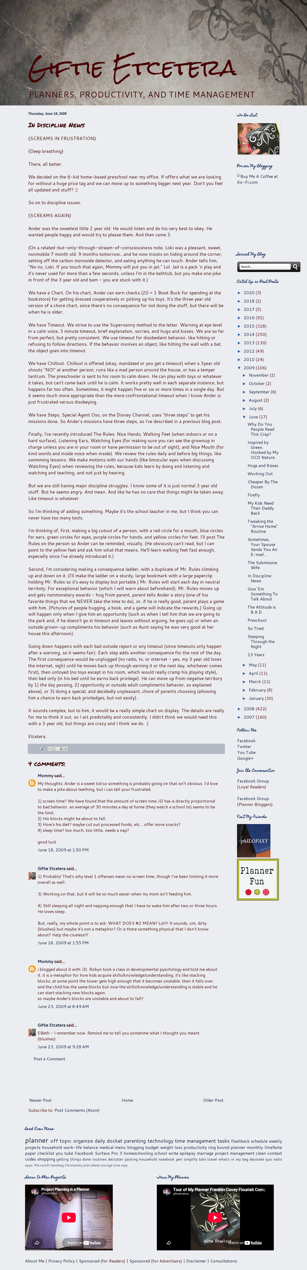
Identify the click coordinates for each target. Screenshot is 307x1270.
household (52, 1147)
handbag (57, 1165)
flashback (240, 1141)
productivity (195, 1147)
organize (83, 1140)
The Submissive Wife (262, 565)
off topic (60, 1140)
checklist (45, 1153)
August (256, 400)
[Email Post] (40, 748)
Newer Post (40, 1100)
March (255, 681)
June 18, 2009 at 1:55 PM (63, 943)
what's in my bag (233, 1159)
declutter (115, 1159)
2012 (250, 351)
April (254, 673)
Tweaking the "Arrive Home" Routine (262, 526)
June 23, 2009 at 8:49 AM (63, 1006)
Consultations (223, 1261)
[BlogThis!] (54, 749)
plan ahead (91, 1165)
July (253, 408)
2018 (250, 301)
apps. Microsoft (37, 1165)
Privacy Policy (61, 1261)
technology (160, 1140)
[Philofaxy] (253, 856)
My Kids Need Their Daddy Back (260, 508)
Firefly (253, 495)
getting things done (73, 1159)
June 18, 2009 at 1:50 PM (63, 850)
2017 (250, 309)
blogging (135, 1147)
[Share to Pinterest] (65, 749)
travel (212, 1159)
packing (131, 1159)
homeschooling (138, 1153)
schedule (259, 1141)
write (173, 1153)
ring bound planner (227, 1147)
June (254, 417)
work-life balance (80, 1147)
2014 (250, 334)
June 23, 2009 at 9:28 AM (63, 1047)
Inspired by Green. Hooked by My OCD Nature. (262, 449)
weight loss (171, 1147)
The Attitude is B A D (261, 609)
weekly (275, 1141)
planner (36, 1140)
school (160, 1153)
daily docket (108, 1140)
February (258, 690)
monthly (255, 1147)
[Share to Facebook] (62, 749)
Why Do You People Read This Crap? (260, 429)
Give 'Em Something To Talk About (262, 594)
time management (195, 1140)
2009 (250, 368)
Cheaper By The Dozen (262, 484)
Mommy (45, 775)
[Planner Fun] (258, 899)
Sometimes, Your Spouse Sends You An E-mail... (262, 546)
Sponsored (89, 1261)
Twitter (244, 746)
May (253, 665)
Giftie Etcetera (132, 67)
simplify (190, 1159)
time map (120, 1165)
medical (106, 1147)
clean (261, 1153)
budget (152, 1147)
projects (33, 1147)
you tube (64, 1153)
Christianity (73, 1165)
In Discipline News (259, 578)
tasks (224, 1140)
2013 (250, 343)
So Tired (255, 628)
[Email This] (50, 749)
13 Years (255, 654)
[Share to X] (58, 749)
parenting (135, 1140)
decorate (257, 1159)
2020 (250, 292)
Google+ (245, 758)
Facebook (246, 740)
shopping (46, 1159)
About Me (34, 1261)
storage (106, 1165)
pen (179, 1159)
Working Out (260, 473)
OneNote (273, 1147)
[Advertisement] (153, 27)
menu (120, 1147)
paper (30, 1153)
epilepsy (187, 1153)
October (257, 383)
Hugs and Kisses (262, 465)
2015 (250, 326)
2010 (250, 359)
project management (234, 1153)
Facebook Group (253, 781)
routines (99, 1159)
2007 (250, 717)
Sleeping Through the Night (261, 641)
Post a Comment (49, 1059)
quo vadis (273, 1159)
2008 (250, 709)
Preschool (257, 620)
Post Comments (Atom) (77, 1110)
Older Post (213, 1100)
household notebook (157, 1159)
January (257, 698)
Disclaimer (196, 1261)
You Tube (246, 752)
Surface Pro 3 (108, 1153)
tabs (202, 1159)
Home (127, 1100)
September (260, 392)
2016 (250, 317)
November (259, 375)
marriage (205, 1153)
